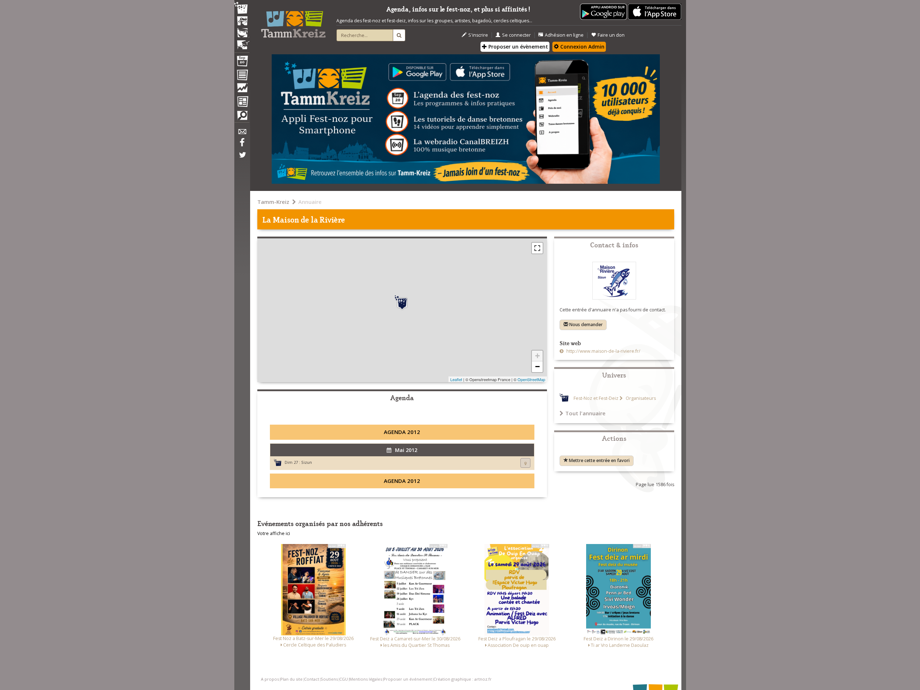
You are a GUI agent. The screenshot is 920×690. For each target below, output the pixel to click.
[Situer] (525, 463)
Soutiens (329, 679)
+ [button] (537, 355)
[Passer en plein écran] (537, 248)
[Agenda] (241, 62)
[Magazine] (241, 102)
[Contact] (241, 133)
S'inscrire (478, 35)
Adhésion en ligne (564, 35)
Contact (311, 679)
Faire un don (611, 35)
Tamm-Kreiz (273, 201)
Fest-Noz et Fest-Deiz (596, 398)
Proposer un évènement (517, 46)
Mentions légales (365, 679)
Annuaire (310, 201)
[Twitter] (241, 158)
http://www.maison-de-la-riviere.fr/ (602, 351)
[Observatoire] (241, 89)
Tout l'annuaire (585, 413)
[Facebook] (241, 145)
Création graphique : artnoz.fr (462, 679)
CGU (343, 679)
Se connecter (516, 35)
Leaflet (456, 379)
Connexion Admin (581, 46)
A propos (270, 679)
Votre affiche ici (273, 533)
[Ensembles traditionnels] (241, 42)
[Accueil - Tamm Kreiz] (293, 21)
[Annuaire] (241, 76)
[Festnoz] (241, 8)
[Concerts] (241, 21)
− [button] (537, 366)
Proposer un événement (407, 679)
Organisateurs (640, 398)
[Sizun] (402, 302)
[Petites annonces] (241, 117)
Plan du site (291, 679)
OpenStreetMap (531, 379)
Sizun (306, 462)
